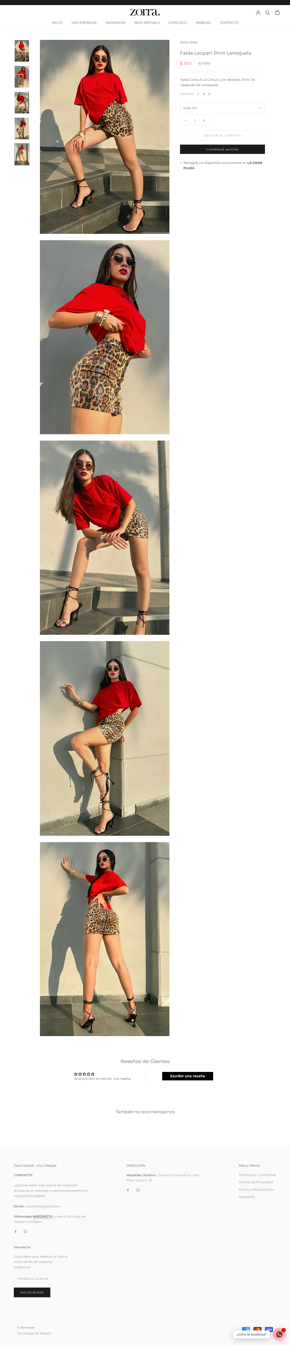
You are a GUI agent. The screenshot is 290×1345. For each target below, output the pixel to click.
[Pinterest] (209, 94)
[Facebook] (198, 94)
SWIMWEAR (115, 23)
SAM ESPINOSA (84, 23)
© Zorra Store (26, 1327)
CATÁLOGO (178, 23)
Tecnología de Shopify (34, 1333)
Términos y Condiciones (257, 1175)
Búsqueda (247, 1197)
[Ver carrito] (277, 12)
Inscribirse (32, 1292)
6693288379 (42, 1216)
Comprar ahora (222, 149)
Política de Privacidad (256, 1182)
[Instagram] (25, 1231)
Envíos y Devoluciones (256, 1189)
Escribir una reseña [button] (187, 1076)
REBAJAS (203, 23)
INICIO (57, 23)
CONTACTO (229, 23)
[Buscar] (268, 12)
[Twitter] (204, 94)
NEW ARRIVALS (147, 23)
